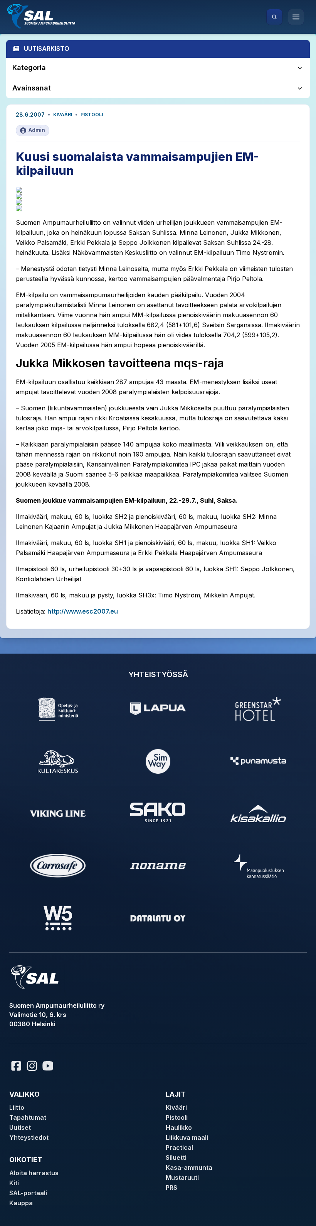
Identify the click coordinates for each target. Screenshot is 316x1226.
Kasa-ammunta (189, 1167)
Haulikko (179, 1127)
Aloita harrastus (34, 1173)
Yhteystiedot (29, 1137)
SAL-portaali (28, 1193)
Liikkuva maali (187, 1137)
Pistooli (92, 114)
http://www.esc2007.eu (82, 611)
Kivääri (62, 114)
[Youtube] (49, 1066)
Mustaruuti (182, 1177)
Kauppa (21, 1203)
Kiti (14, 1183)
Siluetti (176, 1157)
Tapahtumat (27, 1117)
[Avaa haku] (274, 17)
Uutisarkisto (46, 48)
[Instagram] (32, 1066)
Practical (179, 1147)
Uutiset (20, 1127)
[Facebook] (16, 1066)
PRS (171, 1187)
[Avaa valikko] (296, 17)
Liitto (16, 1107)
